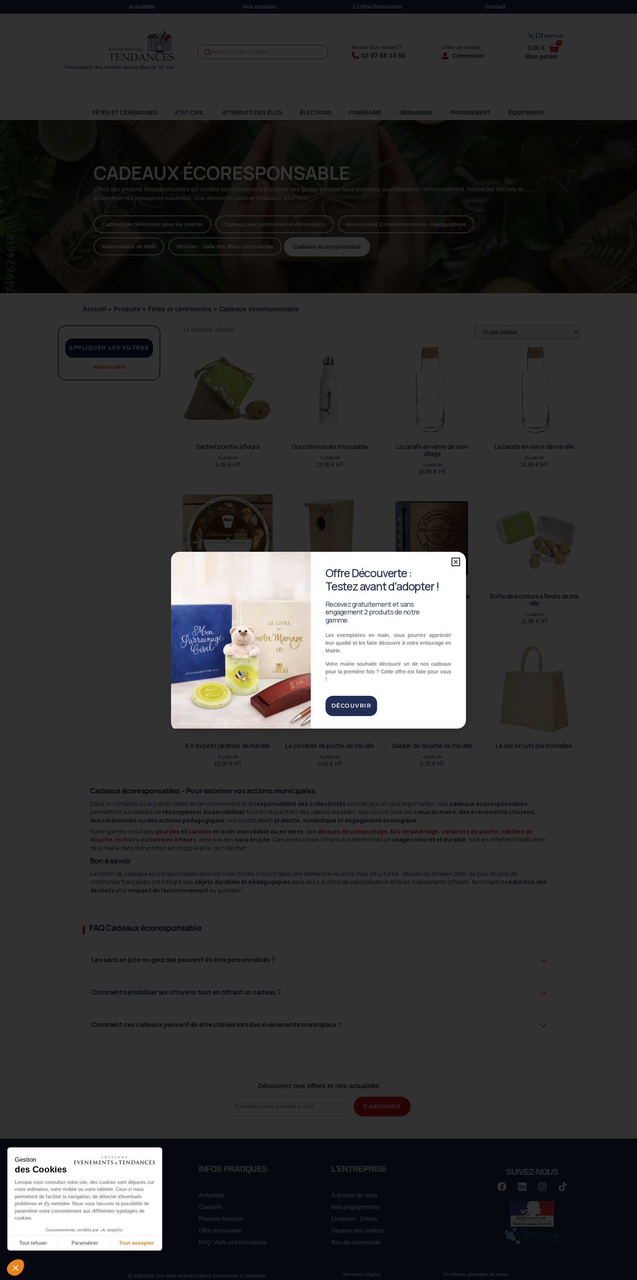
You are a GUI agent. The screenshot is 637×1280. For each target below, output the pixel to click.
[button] (456, 562)
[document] (318, 640)
